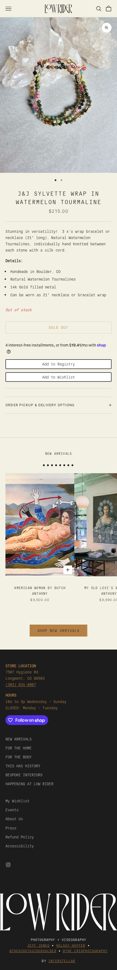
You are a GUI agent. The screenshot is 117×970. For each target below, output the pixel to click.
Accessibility (19, 845)
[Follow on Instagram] (8, 864)
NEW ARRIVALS (18, 738)
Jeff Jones (38, 945)
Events (12, 809)
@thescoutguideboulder (33, 951)
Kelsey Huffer (70, 945)
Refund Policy (19, 836)
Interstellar (61, 961)
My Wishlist (17, 800)
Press (10, 827)
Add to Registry (58, 363)
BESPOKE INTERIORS (23, 774)
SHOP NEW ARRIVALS (58, 630)
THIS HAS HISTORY (22, 765)
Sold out (58, 327)
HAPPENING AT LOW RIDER (29, 783)
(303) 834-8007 (20, 684)
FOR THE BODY (18, 756)
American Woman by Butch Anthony (40, 590)
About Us (14, 818)
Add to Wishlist (58, 376)
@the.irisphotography (85, 951)
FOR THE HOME (18, 747)
